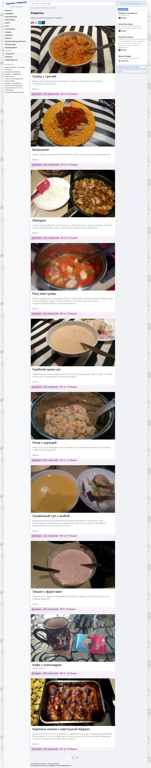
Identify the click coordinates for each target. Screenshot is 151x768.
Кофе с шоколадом (47, 665)
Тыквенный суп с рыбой (51, 516)
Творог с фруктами (47, 591)
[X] (43, 22)
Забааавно (9, 14)
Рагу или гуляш (44, 293)
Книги (7, 23)
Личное (8, 32)
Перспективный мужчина (15, 41)
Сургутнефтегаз (17, 83)
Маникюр (9, 35)
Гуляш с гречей (44, 76)
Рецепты (8, 51)
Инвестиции (10, 20)
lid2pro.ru (43, 764)
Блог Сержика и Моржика (40, 8)
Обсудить (74, 94)
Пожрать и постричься (127, 13)
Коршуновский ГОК (11, 88)
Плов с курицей (44, 442)
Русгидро (8, 83)
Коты (7, 26)
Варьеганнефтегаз (10, 67)
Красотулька (10, 29)
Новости (8, 38)
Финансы (9, 57)
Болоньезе (40, 149)
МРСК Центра (16, 74)
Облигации (8, 69)
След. (77, 758)
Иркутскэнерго (9, 76)
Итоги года (21, 67)
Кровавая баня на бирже (12, 72)
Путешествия (10, 44)
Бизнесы (8, 11)
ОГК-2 (20, 88)
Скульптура (9, 54)
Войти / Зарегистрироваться (131, 3)
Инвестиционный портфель (129, 67)
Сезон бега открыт (125, 24)
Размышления (11, 48)
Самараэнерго (9, 90)
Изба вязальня (11, 17)
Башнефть (8, 74)
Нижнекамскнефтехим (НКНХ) (14, 92)
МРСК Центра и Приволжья (13, 85)
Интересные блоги (16, 7)
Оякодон (39, 220)
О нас (120, 71)
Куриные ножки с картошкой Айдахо (61, 729)
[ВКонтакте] (39, 22)
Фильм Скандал (124, 56)
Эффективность (11, 60)
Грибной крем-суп (46, 369)
